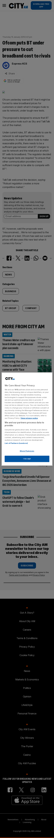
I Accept (27, 459)
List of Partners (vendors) (16, 443)
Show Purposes (27, 451)
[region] (27, 419)
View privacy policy (29, 418)
